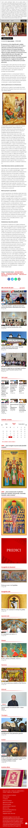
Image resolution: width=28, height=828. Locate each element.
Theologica (4, 715)
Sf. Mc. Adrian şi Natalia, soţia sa (11, 658)
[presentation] (1, 424)
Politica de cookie (6, 791)
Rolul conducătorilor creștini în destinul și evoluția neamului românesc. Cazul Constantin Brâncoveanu (13, 759)
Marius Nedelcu (11, 41)
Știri (3, 34)
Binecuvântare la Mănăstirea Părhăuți (14, 407)
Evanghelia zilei (5, 591)
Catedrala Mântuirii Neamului (9, 806)
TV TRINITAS (5, 798)
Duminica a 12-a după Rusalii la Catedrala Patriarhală (22, 407)
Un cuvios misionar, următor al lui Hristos (13, 683)
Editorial (3, 689)
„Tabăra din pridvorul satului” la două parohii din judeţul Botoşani (12, 347)
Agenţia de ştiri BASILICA (8, 802)
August (14, 424)
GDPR (12, 20)
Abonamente (16, 792)
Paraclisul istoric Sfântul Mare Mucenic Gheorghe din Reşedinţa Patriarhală (12, 274)
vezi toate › (22, 288)
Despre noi (9, 792)
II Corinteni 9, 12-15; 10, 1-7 (9, 634)
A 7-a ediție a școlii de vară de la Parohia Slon (23, 388)
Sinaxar (3, 640)
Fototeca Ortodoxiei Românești (9, 795)
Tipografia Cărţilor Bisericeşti (9, 813)
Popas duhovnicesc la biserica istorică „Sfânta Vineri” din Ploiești (5, 390)
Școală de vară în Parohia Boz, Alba (11, 327)
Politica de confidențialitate (17, 791)
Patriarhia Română (7, 804)
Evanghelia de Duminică (8, 567)
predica (3, 273)
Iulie (6, 424)
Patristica (4, 665)
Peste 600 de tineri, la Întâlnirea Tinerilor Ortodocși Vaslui (5, 408)
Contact (4, 792)
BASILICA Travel (6, 808)
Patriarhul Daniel (19, 272)
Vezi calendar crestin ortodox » (8, 441)
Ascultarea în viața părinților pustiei (12, 733)
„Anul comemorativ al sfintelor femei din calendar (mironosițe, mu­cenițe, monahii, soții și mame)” (13, 493)
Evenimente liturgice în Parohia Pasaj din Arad (13, 388)
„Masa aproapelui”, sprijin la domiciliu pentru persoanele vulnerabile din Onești (13, 306)
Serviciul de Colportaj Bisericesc (9, 809)
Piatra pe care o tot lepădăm (9, 585)
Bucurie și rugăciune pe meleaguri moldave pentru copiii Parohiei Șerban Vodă (13, 369)
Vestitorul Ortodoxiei (7, 800)
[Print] (19, 279)
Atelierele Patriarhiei (7, 811)
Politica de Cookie (5, 20)
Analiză (3, 739)
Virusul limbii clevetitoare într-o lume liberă (12, 708)
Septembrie (22, 424)
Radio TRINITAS (6, 797)
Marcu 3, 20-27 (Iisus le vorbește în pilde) (13, 610)
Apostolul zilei (5, 616)
